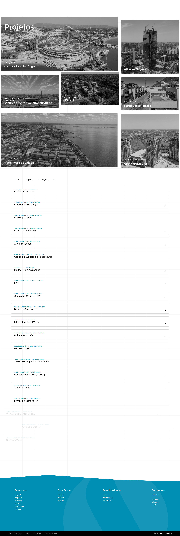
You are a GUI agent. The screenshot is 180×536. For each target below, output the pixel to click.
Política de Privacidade (33, 533)
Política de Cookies (51, 533)
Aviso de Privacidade (15, 533)
